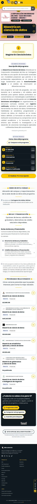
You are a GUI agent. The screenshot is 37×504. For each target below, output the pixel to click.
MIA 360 (3, 481)
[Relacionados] (35, 491)
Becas (3, 474)
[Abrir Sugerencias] (18, 11)
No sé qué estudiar (6, 470)
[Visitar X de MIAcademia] (7, 456)
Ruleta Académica (6, 466)
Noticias (3, 472)
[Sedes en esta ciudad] (35, 486)
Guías (3, 468)
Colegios (3, 485)
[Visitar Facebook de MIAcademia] (2, 456)
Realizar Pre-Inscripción (19, 176)
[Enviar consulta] (33, 8)
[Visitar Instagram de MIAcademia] (4, 456)
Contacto (22, 464)
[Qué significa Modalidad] (14, 161)
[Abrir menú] (2, 2)
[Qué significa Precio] (11, 148)
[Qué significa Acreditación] (16, 167)
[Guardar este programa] (34, 26)
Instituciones (4, 483)
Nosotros (21, 462)
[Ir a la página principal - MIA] (15, 2)
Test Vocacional (5, 464)
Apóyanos (22, 466)
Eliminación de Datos (6, 495)
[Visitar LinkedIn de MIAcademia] (9, 456)
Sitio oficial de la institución (19, 432)
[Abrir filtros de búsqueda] (4, 8)
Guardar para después (14, 417)
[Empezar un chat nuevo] (12, 2)
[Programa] (35, 484)
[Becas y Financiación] (35, 489)
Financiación (4, 476)
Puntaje (3, 478)
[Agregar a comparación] (33, 293)
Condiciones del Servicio (7, 493)
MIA (2, 462)
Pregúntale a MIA (12, 407)
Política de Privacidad (6, 491)
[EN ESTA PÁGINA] (35, 481)
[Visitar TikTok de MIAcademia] (11, 456)
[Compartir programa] (34, 31)
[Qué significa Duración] (13, 155)
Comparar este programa (19, 142)
